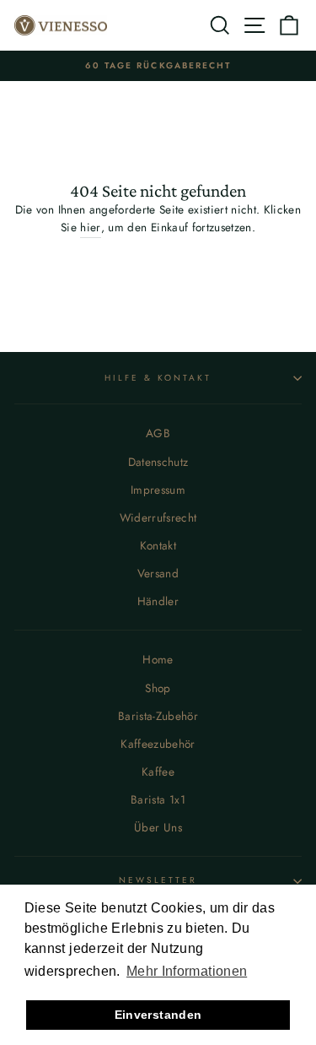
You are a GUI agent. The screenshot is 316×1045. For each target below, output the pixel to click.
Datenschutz (158, 461)
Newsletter (158, 880)
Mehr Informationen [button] (186, 971)
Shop (157, 688)
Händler (158, 601)
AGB (158, 433)
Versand (158, 573)
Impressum (158, 489)
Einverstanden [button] (158, 1014)
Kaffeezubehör (158, 743)
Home (157, 659)
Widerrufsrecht (158, 517)
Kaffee (158, 771)
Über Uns (158, 827)
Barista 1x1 (158, 799)
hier (90, 227)
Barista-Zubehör (158, 715)
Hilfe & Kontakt (158, 377)
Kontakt (158, 545)
